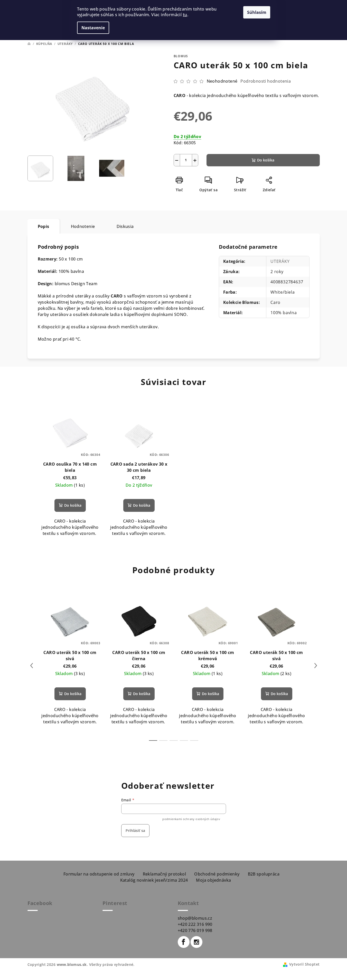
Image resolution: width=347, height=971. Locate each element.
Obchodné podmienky (216, 874)
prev (31, 665)
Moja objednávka (213, 880)
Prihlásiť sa (135, 830)
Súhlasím (256, 12)
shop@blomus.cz (195, 918)
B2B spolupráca (264, 874)
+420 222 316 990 (195, 924)
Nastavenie (93, 28)
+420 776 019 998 (195, 930)
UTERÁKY (280, 261)
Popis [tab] (43, 226)
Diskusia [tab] (125, 226)
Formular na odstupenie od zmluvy (99, 874)
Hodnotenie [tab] (83, 226)
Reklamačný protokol (164, 874)
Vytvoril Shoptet (304, 964)
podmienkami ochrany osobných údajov (191, 819)
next (316, 665)
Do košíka (265, 160)
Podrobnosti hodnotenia (265, 81)
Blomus (181, 56)
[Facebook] (184, 942)
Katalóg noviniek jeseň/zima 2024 (154, 880)
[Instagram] (196, 942)
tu (185, 14)
